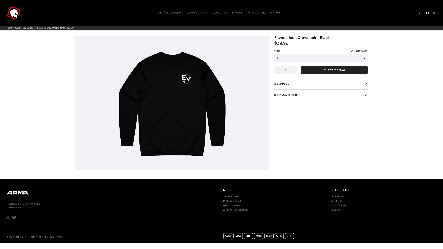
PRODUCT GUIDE (232, 200)
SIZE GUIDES (338, 196)
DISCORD (336, 209)
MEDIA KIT (337, 200)
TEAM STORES (231, 196)
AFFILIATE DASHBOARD (235, 209)
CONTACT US (338, 205)
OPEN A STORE (231, 205)
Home (9, 28)
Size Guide (362, 50)
